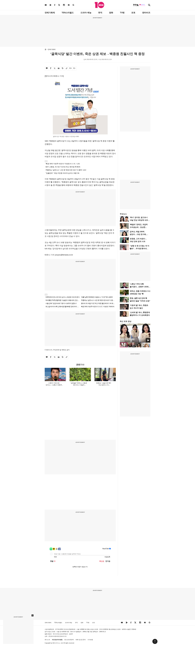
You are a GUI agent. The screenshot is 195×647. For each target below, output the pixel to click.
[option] (135, 333)
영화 (111, 12)
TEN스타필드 (68, 12)
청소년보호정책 (69, 639)
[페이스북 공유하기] (51, 68)
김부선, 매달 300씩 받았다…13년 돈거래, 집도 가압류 (138, 234)
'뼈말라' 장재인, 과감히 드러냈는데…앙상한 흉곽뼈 (139, 227)
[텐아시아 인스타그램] (64, 5)
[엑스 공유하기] (55, 68)
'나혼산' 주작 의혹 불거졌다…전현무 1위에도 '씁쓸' (140, 286)
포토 (133, 12)
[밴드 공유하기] (63, 68)
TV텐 (122, 12)
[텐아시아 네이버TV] (50, 5)
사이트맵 (90, 639)
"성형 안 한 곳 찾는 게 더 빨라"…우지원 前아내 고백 (139, 248)
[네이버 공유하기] (59, 68)
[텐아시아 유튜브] (46, 5)
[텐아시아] (99, 5)
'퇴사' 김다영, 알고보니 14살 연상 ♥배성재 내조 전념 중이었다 (139, 220)
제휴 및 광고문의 (81, 639)
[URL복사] (66, 68)
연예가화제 (50, 12)
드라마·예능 (86, 12)
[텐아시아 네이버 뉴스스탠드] (68, 5)
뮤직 (100, 12)
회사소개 (47, 639)
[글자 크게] (70, 68)
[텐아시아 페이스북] (54, 5)
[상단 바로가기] (154, 641)
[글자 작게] (74, 68)
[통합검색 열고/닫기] (149, 5)
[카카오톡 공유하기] (47, 68)
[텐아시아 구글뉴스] (73, 5)
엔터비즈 (146, 12)
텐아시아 (55, 643)
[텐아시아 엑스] (59, 5)
